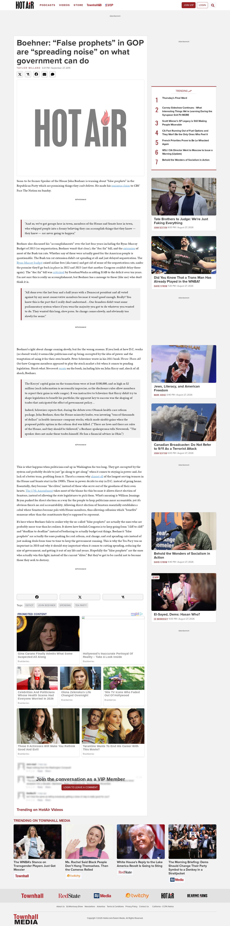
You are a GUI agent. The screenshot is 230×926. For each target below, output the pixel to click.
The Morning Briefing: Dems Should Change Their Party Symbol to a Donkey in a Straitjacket (188, 867)
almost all (97, 476)
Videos (64, 5)
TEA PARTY (81, 605)
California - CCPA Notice (163, 906)
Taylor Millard (29, 68)
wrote (62, 368)
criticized (58, 272)
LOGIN (202, 5)
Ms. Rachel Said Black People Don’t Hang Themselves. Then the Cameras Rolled (86, 866)
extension (129, 248)
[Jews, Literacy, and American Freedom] (183, 363)
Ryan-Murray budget (30, 262)
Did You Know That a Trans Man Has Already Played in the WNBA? (182, 280)
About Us (60, 906)
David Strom (160, 286)
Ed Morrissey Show (74, 906)
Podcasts (47, 5)
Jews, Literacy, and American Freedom (177, 388)
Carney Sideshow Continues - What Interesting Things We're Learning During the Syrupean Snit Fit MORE (187, 111)
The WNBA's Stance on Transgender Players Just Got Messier (35, 866)
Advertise (101, 906)
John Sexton (160, 227)
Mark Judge (160, 394)
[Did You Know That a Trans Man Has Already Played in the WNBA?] (183, 254)
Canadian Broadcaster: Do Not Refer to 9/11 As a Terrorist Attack (182, 447)
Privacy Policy (131, 906)
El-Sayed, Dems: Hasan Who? (177, 614)
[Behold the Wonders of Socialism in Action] (183, 531)
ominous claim (120, 185)
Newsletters (90, 906)
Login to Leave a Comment (81, 787)
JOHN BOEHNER (46, 605)
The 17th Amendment (39, 490)
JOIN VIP (189, 5)
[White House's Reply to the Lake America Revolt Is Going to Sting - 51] (141, 841)
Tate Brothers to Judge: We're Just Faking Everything (181, 221)
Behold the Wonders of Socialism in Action (186, 160)
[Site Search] (212, 5)
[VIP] (109, 5)
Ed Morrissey (161, 619)
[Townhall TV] (95, 5)
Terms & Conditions (115, 906)
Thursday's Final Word (174, 98)
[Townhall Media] (26, 919)
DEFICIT (29, 605)
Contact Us (144, 906)
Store (78, 5)
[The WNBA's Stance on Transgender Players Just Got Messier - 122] (37, 841)
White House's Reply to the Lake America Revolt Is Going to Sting (140, 864)
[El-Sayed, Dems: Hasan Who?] (183, 591)
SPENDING (65, 605)
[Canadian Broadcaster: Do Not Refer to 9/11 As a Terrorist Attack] (183, 422)
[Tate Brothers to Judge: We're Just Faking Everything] (183, 196)
